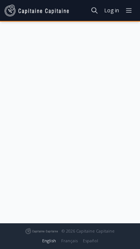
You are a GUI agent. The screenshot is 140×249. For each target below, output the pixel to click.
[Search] (94, 10)
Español (90, 240)
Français (69, 240)
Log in (111, 10)
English (49, 240)
